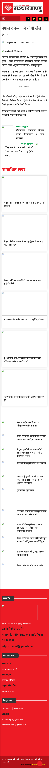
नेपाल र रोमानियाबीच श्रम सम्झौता (30, 565)
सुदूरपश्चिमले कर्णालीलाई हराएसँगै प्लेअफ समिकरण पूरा (24, 398)
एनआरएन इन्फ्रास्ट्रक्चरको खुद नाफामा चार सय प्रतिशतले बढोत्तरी (32, 513)
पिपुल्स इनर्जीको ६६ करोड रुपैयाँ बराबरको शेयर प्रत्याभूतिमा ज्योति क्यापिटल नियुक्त (29, 453)
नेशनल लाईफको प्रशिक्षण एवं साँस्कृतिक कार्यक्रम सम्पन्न (28, 424)
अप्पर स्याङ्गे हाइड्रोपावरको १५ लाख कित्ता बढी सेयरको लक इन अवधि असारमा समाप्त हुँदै (30, 480)
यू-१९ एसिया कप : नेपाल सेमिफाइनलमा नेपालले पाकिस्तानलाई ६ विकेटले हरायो (22, 359)
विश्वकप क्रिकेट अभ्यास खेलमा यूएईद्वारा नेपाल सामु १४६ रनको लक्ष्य (23, 243)
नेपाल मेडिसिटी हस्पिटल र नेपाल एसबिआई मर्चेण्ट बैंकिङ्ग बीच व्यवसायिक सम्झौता (29, 528)
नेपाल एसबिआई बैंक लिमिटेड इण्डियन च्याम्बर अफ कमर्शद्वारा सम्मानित (31, 437)
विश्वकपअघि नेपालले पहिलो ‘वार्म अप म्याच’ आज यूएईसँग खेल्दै (22, 282)
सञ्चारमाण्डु (11, 42)
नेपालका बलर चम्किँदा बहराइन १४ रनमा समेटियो (30, 553)
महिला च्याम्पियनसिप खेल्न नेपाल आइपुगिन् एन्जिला (24, 319)
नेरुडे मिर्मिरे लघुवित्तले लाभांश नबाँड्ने (31, 463)
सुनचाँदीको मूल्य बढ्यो (25, 490)
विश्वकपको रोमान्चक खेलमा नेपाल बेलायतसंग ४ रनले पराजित (24, 204)
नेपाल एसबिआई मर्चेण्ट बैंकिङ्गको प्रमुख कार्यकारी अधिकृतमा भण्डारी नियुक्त (32, 540)
